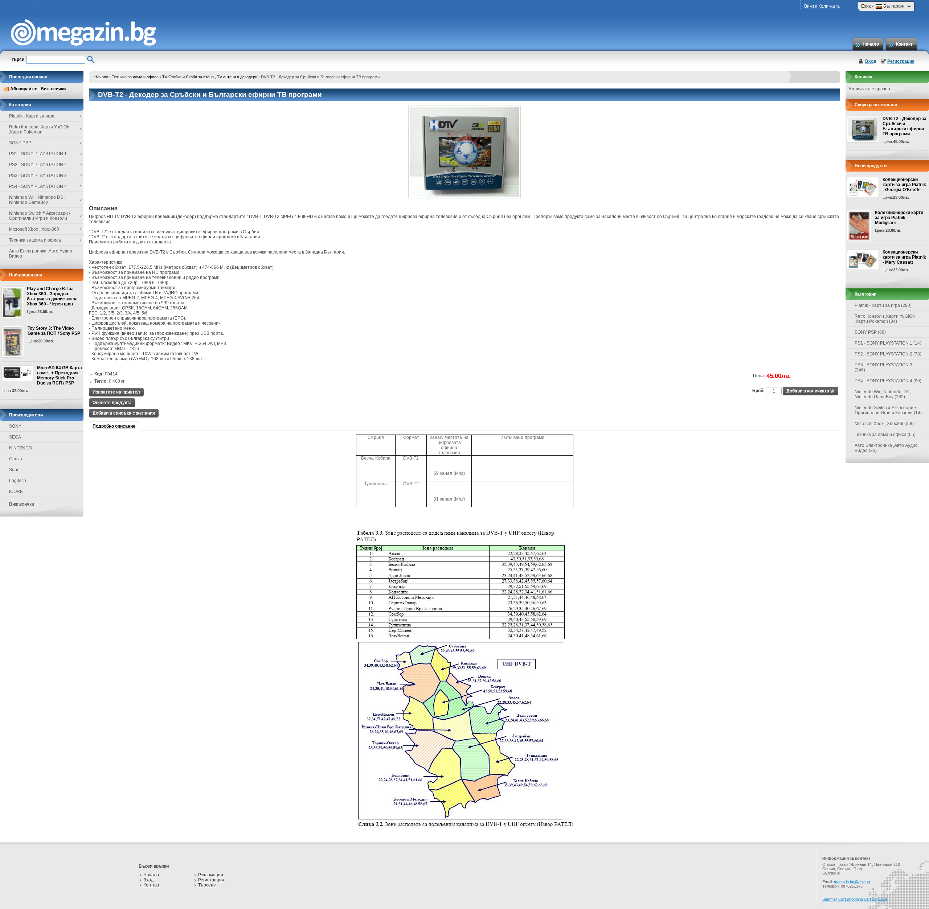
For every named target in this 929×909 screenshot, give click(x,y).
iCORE (16, 491)
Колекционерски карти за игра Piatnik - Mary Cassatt (904, 257)
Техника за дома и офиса (135, 77)
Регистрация (900, 61)
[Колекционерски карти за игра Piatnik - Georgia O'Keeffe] (863, 187)
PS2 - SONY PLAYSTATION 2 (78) (888, 354)
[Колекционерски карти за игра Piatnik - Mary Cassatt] (863, 260)
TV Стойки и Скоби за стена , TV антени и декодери (209, 77)
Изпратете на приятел (116, 392)
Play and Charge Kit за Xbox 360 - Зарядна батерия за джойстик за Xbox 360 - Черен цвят (52, 296)
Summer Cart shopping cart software (854, 899)
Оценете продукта (112, 402)
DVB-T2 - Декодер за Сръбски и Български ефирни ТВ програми (904, 126)
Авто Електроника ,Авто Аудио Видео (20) (886, 448)
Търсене (207, 885)
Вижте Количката (822, 6)
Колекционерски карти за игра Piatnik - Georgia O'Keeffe (904, 184)
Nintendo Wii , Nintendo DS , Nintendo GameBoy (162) (883, 394)
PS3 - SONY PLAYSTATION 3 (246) (883, 367)
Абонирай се (23, 88)
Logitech (17, 480)
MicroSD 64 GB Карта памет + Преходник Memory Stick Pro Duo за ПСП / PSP (59, 375)
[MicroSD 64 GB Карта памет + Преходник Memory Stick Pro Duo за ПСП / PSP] (17, 373)
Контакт (904, 44)
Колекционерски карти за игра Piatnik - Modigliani (899, 217)
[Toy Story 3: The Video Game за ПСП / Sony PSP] (12, 342)
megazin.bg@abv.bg (852, 882)
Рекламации (210, 874)
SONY (15, 426)
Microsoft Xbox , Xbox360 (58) (884, 423)
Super (15, 469)
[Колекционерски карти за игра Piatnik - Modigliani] (859, 226)
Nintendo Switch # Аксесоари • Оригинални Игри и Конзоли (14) (888, 410)
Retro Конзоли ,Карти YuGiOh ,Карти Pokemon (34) (885, 319)
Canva (15, 458)
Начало (871, 44)
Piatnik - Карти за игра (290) (883, 305)
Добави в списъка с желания (124, 413)
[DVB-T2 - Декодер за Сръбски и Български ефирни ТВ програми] (464, 197)
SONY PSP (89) (870, 332)
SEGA (15, 437)
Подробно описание (114, 426)
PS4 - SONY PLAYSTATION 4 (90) (888, 380)
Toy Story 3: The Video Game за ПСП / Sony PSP (54, 331)
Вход (870, 61)
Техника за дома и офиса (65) (885, 434)
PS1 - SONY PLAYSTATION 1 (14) (888, 343)
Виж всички (53, 88)
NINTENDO (20, 448)
